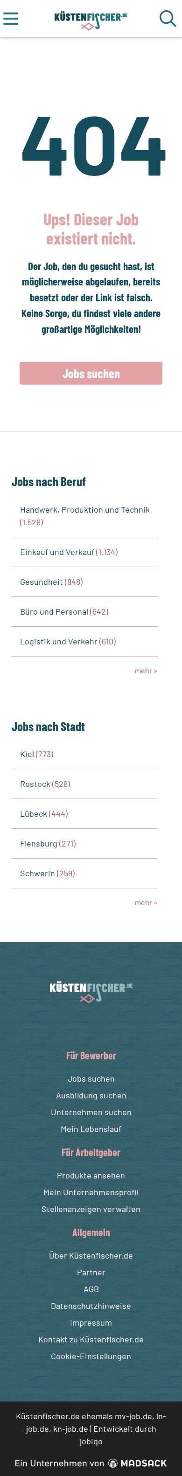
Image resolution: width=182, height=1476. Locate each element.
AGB (91, 1289)
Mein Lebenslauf (91, 1129)
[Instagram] (100, 1026)
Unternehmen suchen (91, 1112)
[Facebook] (83, 1026)
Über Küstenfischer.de (91, 1255)
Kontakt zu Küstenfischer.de (91, 1339)
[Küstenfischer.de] (91, 19)
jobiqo (91, 1441)
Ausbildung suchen (91, 1095)
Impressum (91, 1322)
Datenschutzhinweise (91, 1305)
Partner (91, 1272)
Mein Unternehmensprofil (91, 1192)
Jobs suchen (91, 373)
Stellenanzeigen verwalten (91, 1209)
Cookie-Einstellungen (91, 1356)
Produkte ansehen (91, 1175)
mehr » (146, 670)
